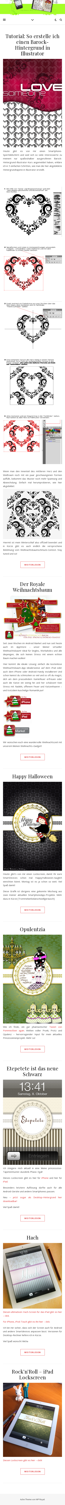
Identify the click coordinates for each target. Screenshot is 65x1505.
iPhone (45, 1177)
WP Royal (40, 1499)
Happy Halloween (32, 776)
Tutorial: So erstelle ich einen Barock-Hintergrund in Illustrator (32, 45)
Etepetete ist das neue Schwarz (32, 1071)
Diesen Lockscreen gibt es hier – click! (22, 1460)
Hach (32, 1237)
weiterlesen (32, 564)
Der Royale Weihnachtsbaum (32, 587)
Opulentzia (32, 929)
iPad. (5, 1181)
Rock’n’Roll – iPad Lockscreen (32, 1374)
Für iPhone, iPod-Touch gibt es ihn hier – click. (26, 1321)
